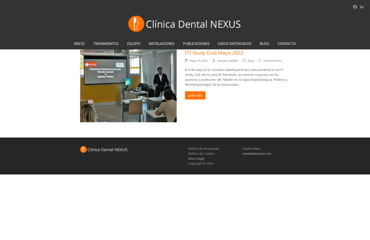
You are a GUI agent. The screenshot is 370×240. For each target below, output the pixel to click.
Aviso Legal (196, 158)
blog (251, 61)
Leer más (195, 95)
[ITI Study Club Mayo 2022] (128, 85)
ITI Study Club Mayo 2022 (214, 52)
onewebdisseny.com (256, 153)
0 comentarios (272, 61)
